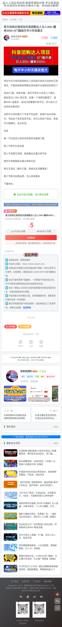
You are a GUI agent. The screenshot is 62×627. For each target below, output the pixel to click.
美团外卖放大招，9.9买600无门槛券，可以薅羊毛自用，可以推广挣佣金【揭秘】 (38, 557)
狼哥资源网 (16, 36)
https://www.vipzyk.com (33, 263)
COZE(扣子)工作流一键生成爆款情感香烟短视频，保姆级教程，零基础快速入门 (38, 568)
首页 (6, 19)
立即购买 (31, 237)
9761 (31, 376)
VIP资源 (13, 19)
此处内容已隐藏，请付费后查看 (32, 194)
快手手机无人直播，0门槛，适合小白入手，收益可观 (37, 536)
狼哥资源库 (28, 585)
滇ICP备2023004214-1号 (43, 585)
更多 (56, 426)
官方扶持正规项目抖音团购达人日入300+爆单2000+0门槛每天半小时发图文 (30, 29)
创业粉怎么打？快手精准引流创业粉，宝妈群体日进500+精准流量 (38, 526)
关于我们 (15, 581)
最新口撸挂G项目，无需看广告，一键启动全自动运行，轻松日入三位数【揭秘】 (38, 515)
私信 (55, 37)
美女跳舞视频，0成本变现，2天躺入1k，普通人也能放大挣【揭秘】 (38, 463)
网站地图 (47, 581)
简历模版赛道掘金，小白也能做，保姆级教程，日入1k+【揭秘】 (38, 547)
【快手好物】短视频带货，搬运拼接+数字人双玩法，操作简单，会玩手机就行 (38, 484)
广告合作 (36, 581)
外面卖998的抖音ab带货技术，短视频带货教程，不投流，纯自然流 (37, 473)
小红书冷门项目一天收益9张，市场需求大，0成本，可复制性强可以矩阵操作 (37, 494)
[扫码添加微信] (57, 601)
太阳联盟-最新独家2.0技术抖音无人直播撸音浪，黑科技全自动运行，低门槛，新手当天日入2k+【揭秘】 (38, 453)
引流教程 (25, 326)
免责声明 (27, 307)
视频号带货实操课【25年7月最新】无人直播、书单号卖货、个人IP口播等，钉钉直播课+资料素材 (38, 506)
